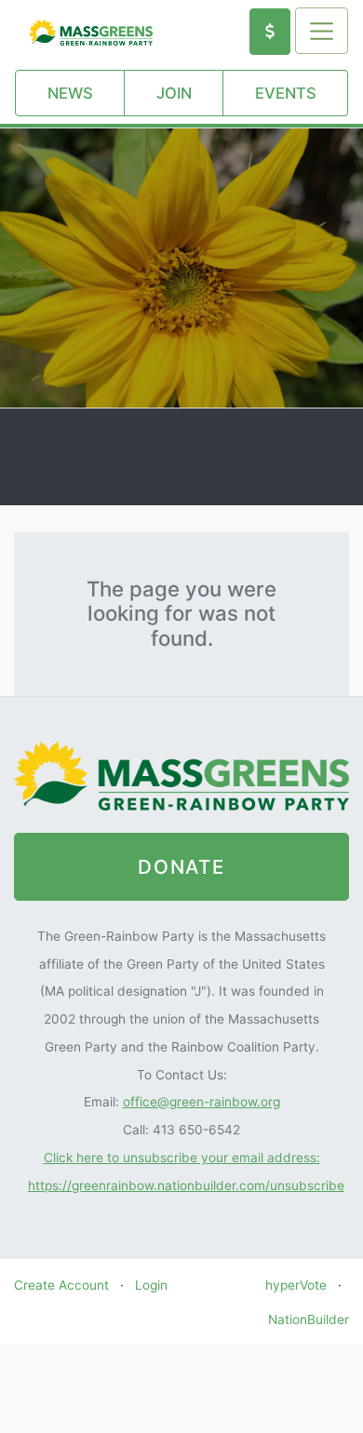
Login (151, 1285)
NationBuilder (308, 1319)
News (70, 93)
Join (174, 93)
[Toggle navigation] (321, 30)
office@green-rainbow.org (201, 1101)
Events (285, 93)
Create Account (61, 1285)
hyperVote (296, 1285)
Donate (181, 866)
